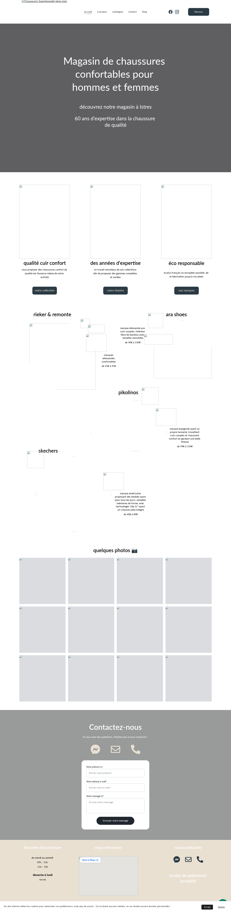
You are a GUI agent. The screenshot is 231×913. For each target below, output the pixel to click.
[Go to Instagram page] (177, 12)
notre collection (45, 290)
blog (144, 12)
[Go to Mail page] (117, 749)
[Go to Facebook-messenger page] (97, 749)
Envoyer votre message (115, 820)
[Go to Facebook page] (172, 12)
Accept (207, 907)
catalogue (117, 12)
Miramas (198, 12)
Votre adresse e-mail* (96, 782)
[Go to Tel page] (135, 749)
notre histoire (115, 290)
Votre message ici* (95, 796)
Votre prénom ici (94, 767)
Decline (221, 907)
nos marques (187, 290)
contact (132, 12)
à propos (102, 12)
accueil (88, 12)
